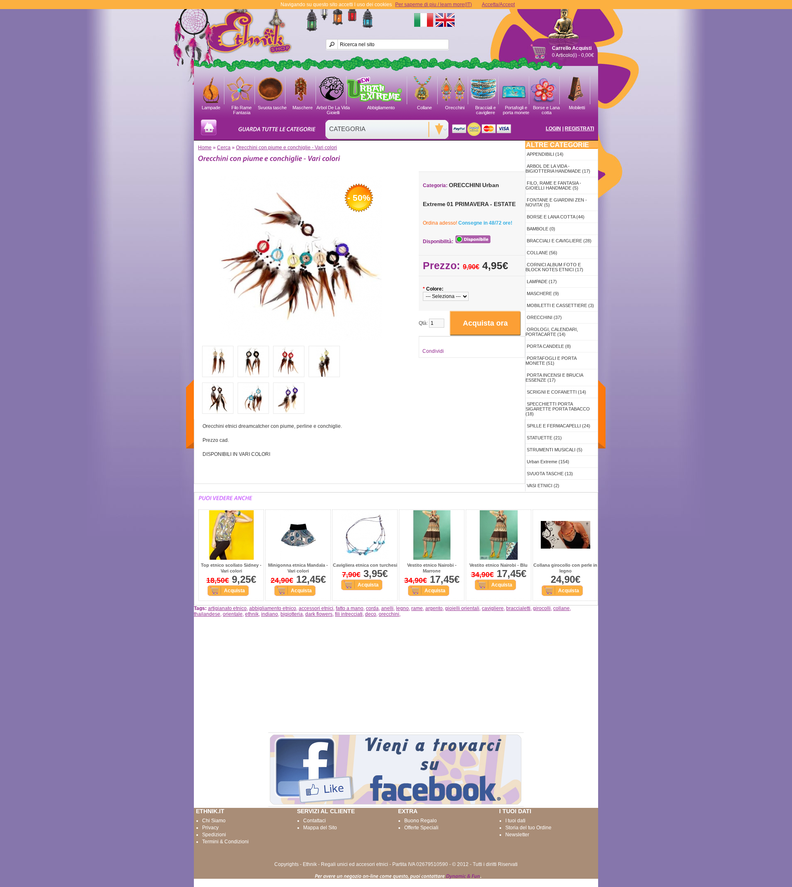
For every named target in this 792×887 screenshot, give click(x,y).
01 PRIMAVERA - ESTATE (481, 204)
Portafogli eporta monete (516, 109)
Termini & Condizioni (225, 842)
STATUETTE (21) (544, 437)
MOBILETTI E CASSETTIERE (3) (560, 305)
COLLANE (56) (542, 252)
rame (417, 608)
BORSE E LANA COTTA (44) (556, 216)
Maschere (302, 107)
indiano (269, 614)
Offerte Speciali (421, 828)
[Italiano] (423, 20)
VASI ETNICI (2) (543, 485)
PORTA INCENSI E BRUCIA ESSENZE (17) (554, 377)
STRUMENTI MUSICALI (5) (554, 449)
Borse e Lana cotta (546, 109)
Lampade (211, 107)
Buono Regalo (420, 821)
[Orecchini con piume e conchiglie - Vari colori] (301, 339)
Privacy (210, 828)
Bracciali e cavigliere (485, 109)
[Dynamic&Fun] (463, 876)
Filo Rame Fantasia (241, 109)
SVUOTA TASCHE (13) (550, 473)
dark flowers (318, 614)
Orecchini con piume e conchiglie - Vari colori (286, 147)
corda (372, 608)
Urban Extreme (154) (548, 461)
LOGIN (553, 128)
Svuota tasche (272, 107)
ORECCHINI (465, 185)
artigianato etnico (227, 608)
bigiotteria (291, 614)
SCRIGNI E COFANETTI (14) (556, 392)
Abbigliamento (381, 107)
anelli (387, 608)
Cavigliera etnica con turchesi (365, 565)
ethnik (252, 614)
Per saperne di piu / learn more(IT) (433, 4)
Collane (424, 107)
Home (205, 147)
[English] (445, 20)
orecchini (389, 614)
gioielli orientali (462, 608)
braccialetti (518, 608)
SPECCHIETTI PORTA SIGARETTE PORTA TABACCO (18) (558, 408)
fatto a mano (349, 608)
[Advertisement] (396, 674)
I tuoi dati (515, 821)
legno (402, 608)
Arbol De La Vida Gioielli (333, 109)
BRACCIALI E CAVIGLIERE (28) (559, 240)
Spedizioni (214, 835)
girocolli (542, 608)
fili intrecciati (349, 614)
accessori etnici (316, 608)
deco (370, 614)
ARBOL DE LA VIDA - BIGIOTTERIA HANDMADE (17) (558, 169)
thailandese (207, 614)
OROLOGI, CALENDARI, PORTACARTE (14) (552, 332)
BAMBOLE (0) (541, 228)
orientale (233, 614)
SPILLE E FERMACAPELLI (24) (558, 425)
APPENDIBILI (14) (545, 154)
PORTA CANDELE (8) (549, 346)
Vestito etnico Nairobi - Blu (498, 565)
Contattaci (314, 821)
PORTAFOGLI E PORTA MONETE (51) (551, 361)
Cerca (224, 147)
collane (561, 608)
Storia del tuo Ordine (528, 828)
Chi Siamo (214, 821)
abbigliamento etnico (272, 608)
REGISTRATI (579, 128)
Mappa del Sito (320, 828)
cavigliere (493, 608)
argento (434, 608)
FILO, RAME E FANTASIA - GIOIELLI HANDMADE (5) (553, 185)
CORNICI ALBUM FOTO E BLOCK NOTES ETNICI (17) (554, 267)
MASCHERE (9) (543, 293)
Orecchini (454, 107)
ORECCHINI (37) (544, 317)
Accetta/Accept (498, 4)
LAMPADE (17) (542, 281)
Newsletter (517, 835)
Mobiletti (577, 107)
